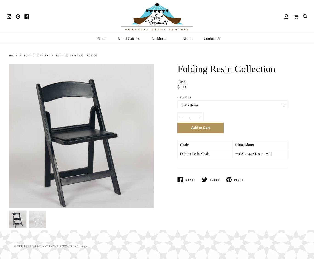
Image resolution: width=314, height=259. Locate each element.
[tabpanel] (81, 136)
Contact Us (212, 38)
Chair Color (184, 97)
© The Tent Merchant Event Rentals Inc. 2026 (50, 246)
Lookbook (159, 38)
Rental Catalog (128, 38)
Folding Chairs (36, 55)
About (187, 38)
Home (100, 38)
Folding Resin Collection (77, 55)
